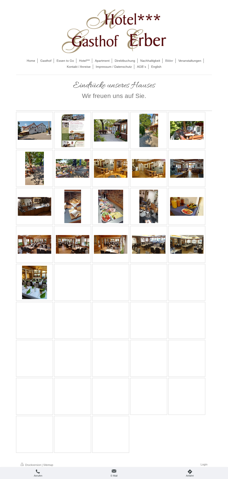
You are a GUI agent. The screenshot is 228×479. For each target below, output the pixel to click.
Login (204, 464)
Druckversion (33, 465)
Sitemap (48, 465)
